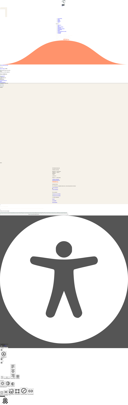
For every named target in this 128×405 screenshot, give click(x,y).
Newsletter (59, 32)
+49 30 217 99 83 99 (66, 36)
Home (1, 68)
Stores (59, 19)
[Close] (0, 209)
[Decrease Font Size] (1, 349)
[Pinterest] (66, 39)
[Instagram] (65, 39)
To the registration (55, 187)
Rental (59, 30)
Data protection (54, 202)
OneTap (5, 345)
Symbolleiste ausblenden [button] (4, 347)
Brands (59, 20)
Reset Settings (2, 396)
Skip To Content (2, 395)
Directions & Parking (61, 28)
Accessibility (54, 200)
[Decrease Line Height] (1, 362)
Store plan (59, 27)
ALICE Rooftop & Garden (62, 31)
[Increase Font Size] (1, 346)
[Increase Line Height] (1, 359)
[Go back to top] (2, 85)
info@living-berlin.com (2, 82)
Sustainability (60, 29)
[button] (4, 354)
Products (59, 21)
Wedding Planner (60, 26)
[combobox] (33, 213)
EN (62, 5)
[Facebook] (63, 39)
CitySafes (59, 33)
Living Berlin (60, 18)
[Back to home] (64, 65)
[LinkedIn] (68, 39)
